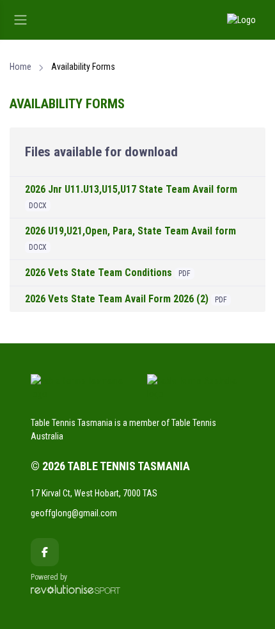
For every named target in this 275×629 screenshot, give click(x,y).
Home (20, 66)
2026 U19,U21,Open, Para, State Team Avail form (130, 231)
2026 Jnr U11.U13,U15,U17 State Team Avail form (131, 189)
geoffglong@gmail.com (74, 513)
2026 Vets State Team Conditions (98, 272)
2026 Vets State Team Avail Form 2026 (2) (116, 299)
